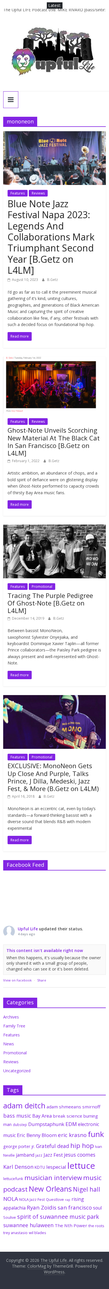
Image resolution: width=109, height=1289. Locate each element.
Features (17, 193)
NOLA (10, 1199)
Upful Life (28, 928)
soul (97, 1208)
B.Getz (52, 279)
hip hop (82, 1145)
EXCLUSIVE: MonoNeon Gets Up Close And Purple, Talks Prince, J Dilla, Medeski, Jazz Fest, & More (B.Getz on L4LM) (53, 777)
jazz (38, 1155)
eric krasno (72, 1135)
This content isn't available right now (44, 950)
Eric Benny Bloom (37, 1135)
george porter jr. (19, 1146)
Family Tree (14, 1026)
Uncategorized (17, 1070)
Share (41, 980)
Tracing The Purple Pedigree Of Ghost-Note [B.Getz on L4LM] (50, 603)
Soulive (9, 1217)
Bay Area (42, 1116)
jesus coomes (79, 1154)
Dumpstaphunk (46, 1124)
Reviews (38, 193)
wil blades (37, 1232)
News (8, 1044)
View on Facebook (17, 980)
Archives (11, 1017)
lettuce (81, 1165)
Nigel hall (86, 1189)
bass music (17, 1115)
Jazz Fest (53, 1154)
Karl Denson (18, 1166)
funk (96, 1134)
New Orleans (50, 1189)
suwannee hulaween (28, 1225)
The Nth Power (71, 1225)
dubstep (20, 1124)
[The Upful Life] (54, 55)
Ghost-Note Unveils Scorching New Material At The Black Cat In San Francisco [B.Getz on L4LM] (54, 441)
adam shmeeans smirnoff (73, 1107)
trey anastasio (15, 1232)
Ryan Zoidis (41, 1207)
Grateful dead (52, 1145)
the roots (96, 1225)
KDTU (40, 1167)
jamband (25, 1155)
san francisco (75, 1207)
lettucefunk (13, 1178)
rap (67, 1200)
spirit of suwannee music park (58, 1217)
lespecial (56, 1167)
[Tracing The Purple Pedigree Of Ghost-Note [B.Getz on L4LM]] (54, 528)
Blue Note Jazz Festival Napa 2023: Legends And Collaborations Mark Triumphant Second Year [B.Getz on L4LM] (51, 236)
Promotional (42, 586)
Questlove (55, 1199)
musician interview (53, 1177)
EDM (71, 1124)
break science (67, 1116)
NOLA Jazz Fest (32, 1199)
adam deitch (24, 1105)
